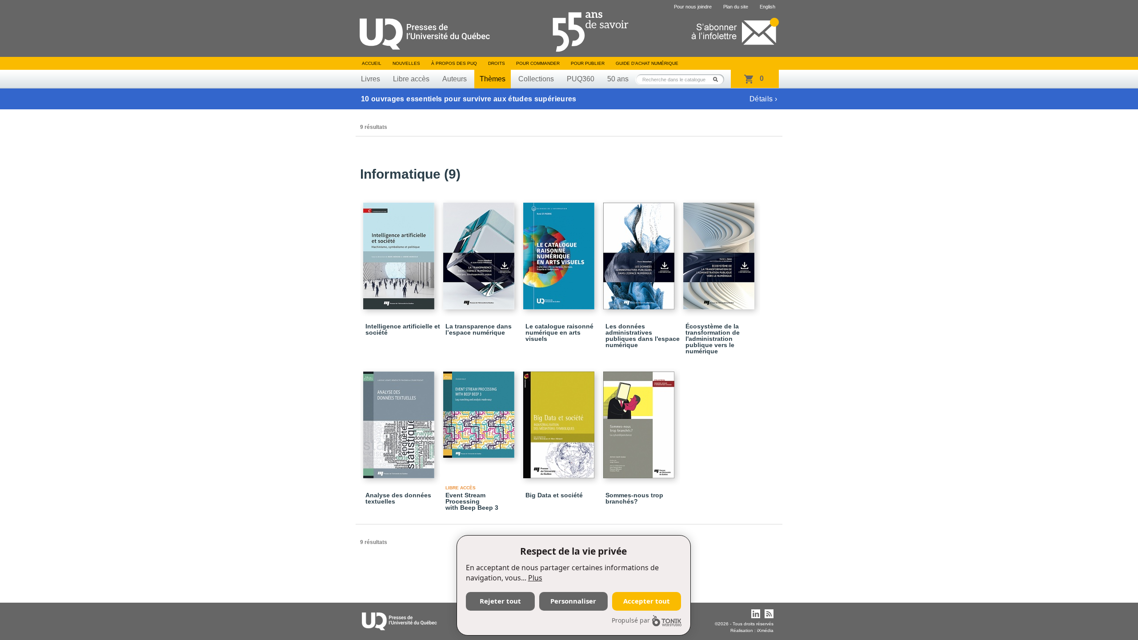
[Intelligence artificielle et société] (400, 252)
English (767, 6)
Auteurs (454, 79)
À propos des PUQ (454, 63)
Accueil (371, 63)
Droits (496, 63)
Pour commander (538, 63)
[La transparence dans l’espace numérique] (480, 252)
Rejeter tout (500, 600)
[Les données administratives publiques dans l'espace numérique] (640, 252)
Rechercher (718, 79)
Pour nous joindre (693, 6)
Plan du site (735, 6)
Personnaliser (573, 600)
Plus (535, 578)
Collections (536, 79)
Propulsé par (631, 620)
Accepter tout (646, 600)
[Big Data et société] (560, 421)
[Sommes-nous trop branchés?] (640, 421)
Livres (370, 79)
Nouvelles (406, 63)
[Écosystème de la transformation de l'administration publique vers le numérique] (720, 252)
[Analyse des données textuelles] (400, 421)
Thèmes (492, 79)
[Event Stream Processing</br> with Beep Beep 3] (480, 411)
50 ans (618, 79)
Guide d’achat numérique (647, 63)
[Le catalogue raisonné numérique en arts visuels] (560, 252)
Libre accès (411, 79)
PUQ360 (580, 79)
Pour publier (588, 63)
